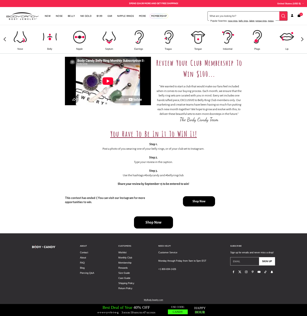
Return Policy (125, 288)
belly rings (243, 21)
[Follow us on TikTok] (265, 272)
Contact (84, 252)
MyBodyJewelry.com (153, 300)
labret (251, 21)
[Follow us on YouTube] (259, 272)
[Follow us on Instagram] (246, 272)
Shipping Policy (126, 283)
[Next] (301, 39)
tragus (271, 21)
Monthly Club (125, 257)
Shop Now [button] (199, 201)
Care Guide (124, 278)
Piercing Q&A (87, 273)
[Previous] (5, 39)
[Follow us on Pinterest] (252, 272)
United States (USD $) (289, 3)
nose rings (233, 21)
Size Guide (124, 273)
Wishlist (122, 252)
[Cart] (299, 16)
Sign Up (267, 261)
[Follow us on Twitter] (240, 272)
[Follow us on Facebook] (233, 272)
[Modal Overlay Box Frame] (153, 310)
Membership (124, 262)
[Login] (292, 16)
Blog (82, 267)
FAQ (82, 262)
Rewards (123, 267)
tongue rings (261, 21)
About (83, 257)
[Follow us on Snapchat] (272, 272)
